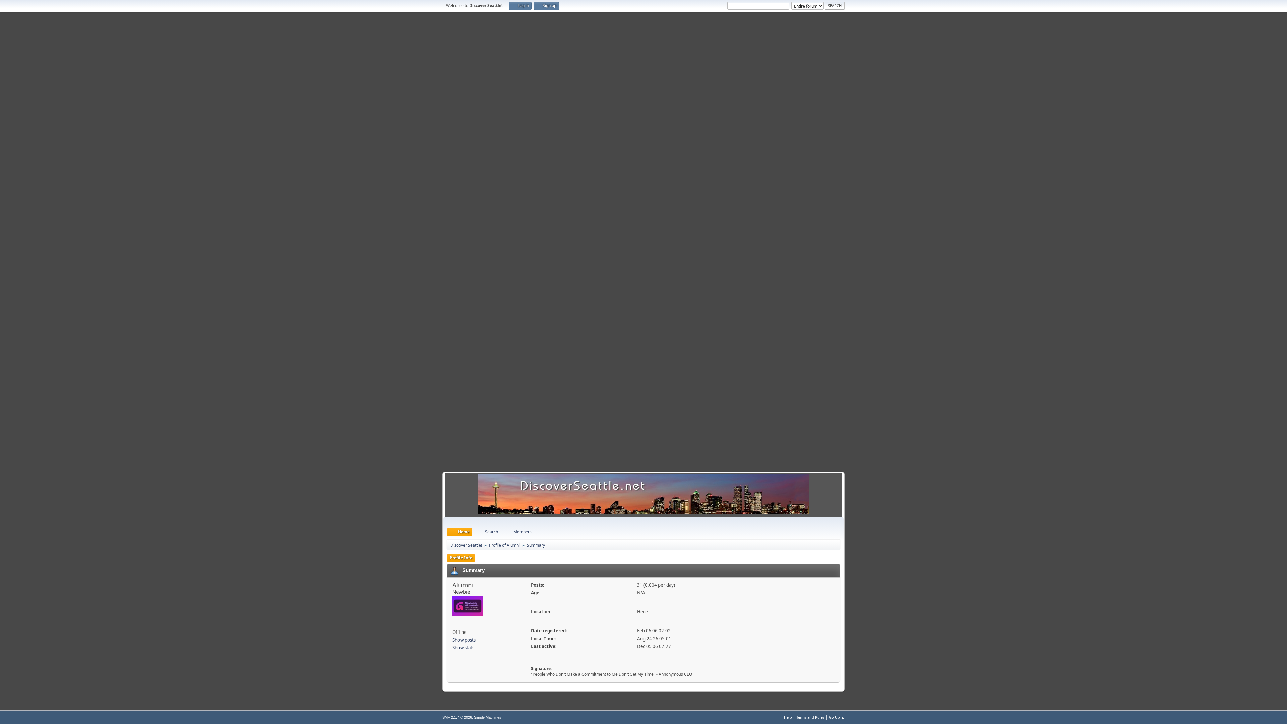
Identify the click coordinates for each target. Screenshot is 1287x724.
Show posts (464, 640)
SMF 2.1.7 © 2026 (457, 717)
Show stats (463, 648)
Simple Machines (487, 717)
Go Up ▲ (837, 717)
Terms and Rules (810, 717)
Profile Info (461, 558)
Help (788, 717)
